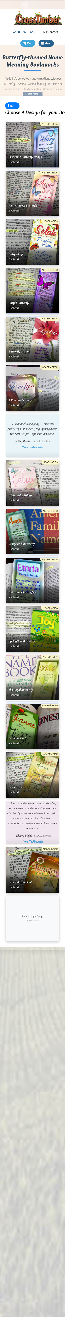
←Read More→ (32, 93)
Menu (47, 43)
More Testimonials (33, 447)
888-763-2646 (25, 32)
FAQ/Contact (50, 32)
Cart (30, 43)
